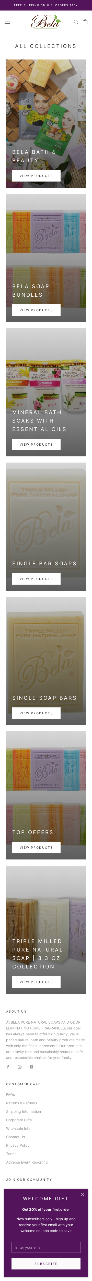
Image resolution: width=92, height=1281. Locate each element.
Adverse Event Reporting (27, 1162)
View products (36, 176)
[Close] (82, 1194)
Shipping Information (23, 1111)
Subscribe (45, 1264)
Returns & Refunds (21, 1103)
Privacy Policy (18, 1145)
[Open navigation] (7, 22)
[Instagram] (19, 1066)
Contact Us (15, 1137)
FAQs (10, 1094)
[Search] (76, 21)
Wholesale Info (18, 1128)
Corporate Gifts (19, 1120)
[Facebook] (8, 1066)
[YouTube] (31, 1066)
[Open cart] (85, 21)
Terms (11, 1154)
